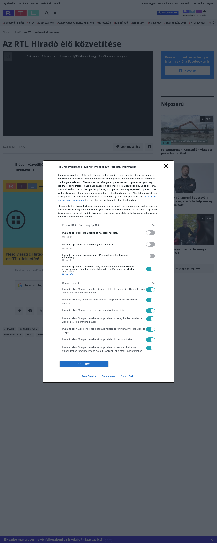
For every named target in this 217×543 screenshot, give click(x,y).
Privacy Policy (127, 376)
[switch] (150, 232)
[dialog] (108, 272)
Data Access (108, 376)
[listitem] (108, 225)
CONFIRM (84, 364)
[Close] (167, 167)
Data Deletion (89, 376)
